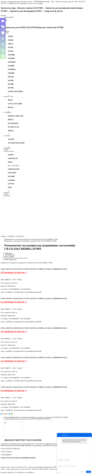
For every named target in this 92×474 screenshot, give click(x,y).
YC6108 (11, 139)
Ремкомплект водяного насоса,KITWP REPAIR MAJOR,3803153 (31, 419)
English (11, 17)
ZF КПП (11, 176)
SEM (10, 187)
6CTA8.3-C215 (13, 127)
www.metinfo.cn (29, 472)
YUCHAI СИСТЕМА (16, 143)
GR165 (10, 36)
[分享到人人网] (10, 414)
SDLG (10, 162)
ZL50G (10, 51)
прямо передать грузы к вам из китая (15, 258)
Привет (61, 460)
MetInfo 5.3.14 (12, 472)
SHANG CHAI (8, 96)
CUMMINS (7, 112)
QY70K (11, 88)
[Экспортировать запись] (90, 463)
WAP (5, 20)
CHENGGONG (14, 169)
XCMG (6, 33)
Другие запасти (9, 151)
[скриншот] (66, 463)
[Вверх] (3, 56)
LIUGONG (12, 173)
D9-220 (10, 107)
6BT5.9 (10, 120)
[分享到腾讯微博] (7, 414)
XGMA (10, 155)
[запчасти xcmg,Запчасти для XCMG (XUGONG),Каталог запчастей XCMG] (32, 27)
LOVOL (11, 184)
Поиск (6, 194)
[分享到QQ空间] (3, 414)
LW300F (11, 66)
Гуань (82, 471)
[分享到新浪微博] (5, 414)
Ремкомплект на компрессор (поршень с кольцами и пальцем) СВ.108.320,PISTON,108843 (40, 417)
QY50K (11, 84)
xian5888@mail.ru (9, 255)
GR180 (10, 40)
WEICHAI (7, 148)
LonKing (11, 180)
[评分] (61, 463)
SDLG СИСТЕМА (13, 165)
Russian (3, 15)
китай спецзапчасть (10, 259)
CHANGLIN (12, 158)
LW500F (11, 73)
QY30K (11, 80)
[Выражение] (58, 463)
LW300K (11, 55)
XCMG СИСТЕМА (15, 91)
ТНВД (6, 149)
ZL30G (10, 47)
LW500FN (12, 69)
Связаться (67, 460)
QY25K (11, 77)
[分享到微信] (12, 414)
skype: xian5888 (9, 256)
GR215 (10, 44)
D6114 (10, 100)
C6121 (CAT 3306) (15, 104)
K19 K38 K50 (13, 123)
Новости (7, 192)
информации (8, 253)
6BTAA (11, 131)
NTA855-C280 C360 (15, 116)
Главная (6, 31)
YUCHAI (7, 136)
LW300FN (12, 62)
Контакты (7, 196)
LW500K (11, 58)
